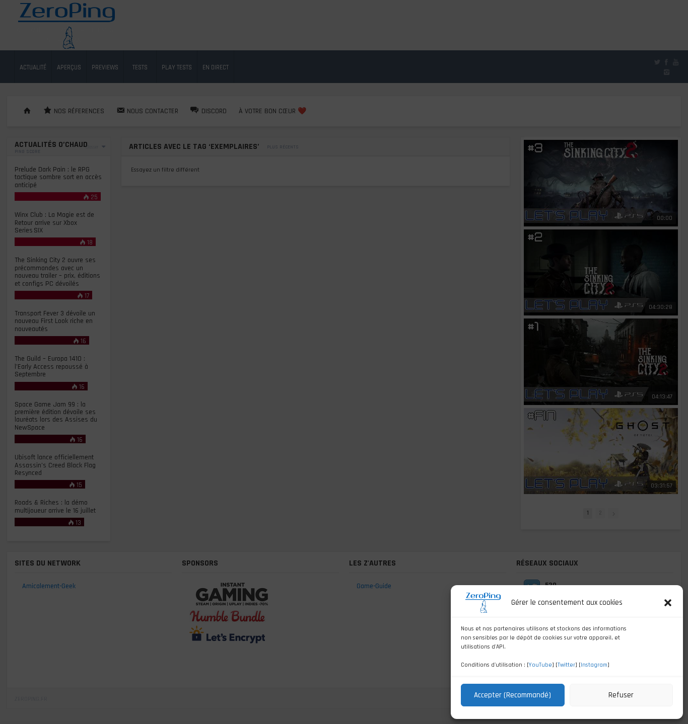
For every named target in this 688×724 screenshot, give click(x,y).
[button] (668, 603)
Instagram (594, 665)
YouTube (540, 665)
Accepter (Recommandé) (512, 695)
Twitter (566, 665)
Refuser (621, 695)
